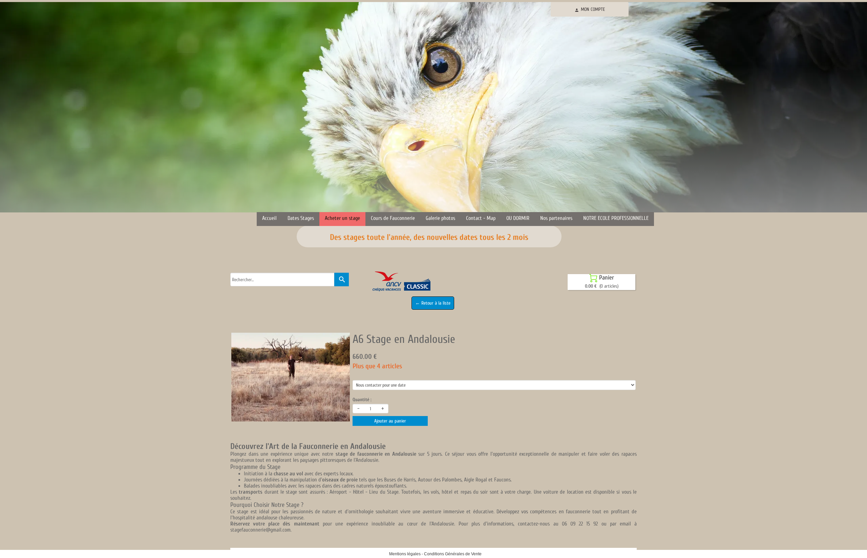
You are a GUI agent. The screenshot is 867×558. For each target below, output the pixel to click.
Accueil (269, 218)
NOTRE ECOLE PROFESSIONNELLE (616, 218)
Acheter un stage (342, 218)
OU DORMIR (517, 218)
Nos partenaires (556, 218)
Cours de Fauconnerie (393, 218)
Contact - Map (480, 218)
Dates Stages (301, 218)
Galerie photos (440, 218)
